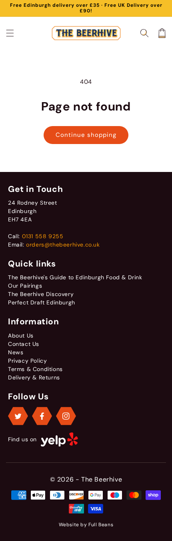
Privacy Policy (27, 360)
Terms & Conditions (35, 369)
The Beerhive (101, 479)
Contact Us (23, 344)
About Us (21, 335)
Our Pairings (25, 285)
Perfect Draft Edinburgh (41, 302)
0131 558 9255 (43, 236)
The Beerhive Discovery (41, 294)
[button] (10, 33)
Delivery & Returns (34, 377)
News (15, 352)
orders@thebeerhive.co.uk (63, 244)
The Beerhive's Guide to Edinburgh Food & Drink (75, 277)
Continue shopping (86, 135)
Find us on (22, 439)
